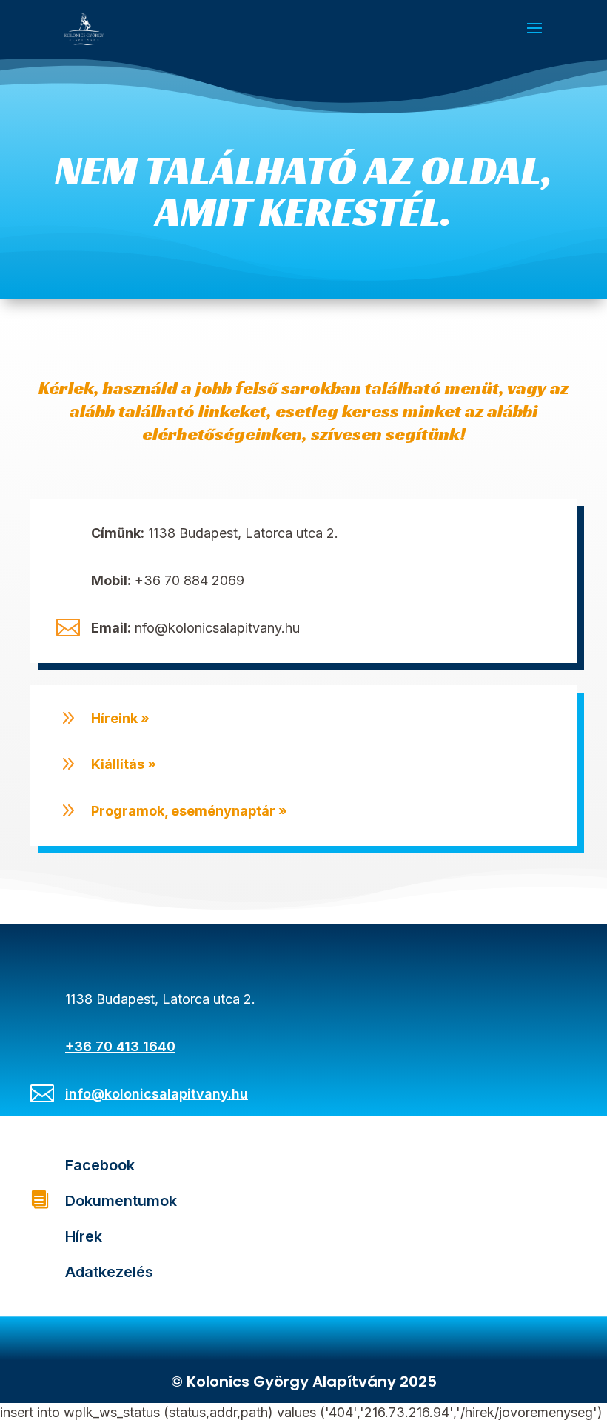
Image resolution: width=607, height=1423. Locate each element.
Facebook (100, 1165)
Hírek (83, 1236)
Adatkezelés (109, 1272)
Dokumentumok (121, 1201)
